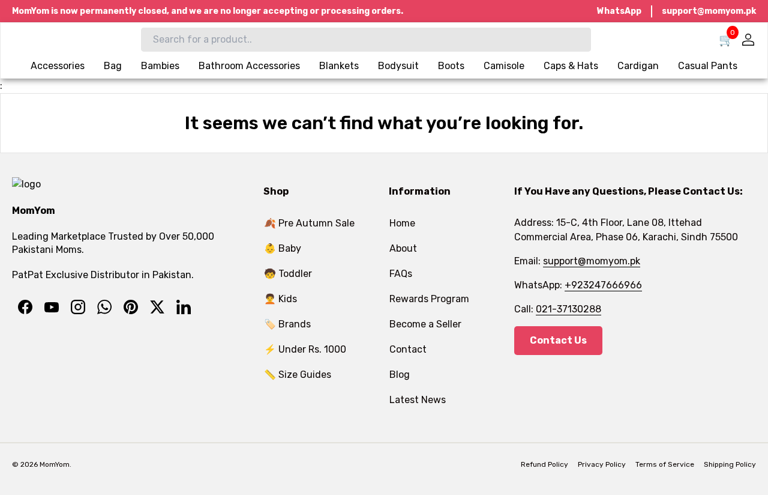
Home (402, 223)
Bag (113, 65)
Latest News (417, 399)
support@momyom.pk (709, 11)
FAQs (400, 273)
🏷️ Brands (287, 324)
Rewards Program (429, 299)
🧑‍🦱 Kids (280, 299)
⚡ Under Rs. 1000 (305, 349)
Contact (408, 349)
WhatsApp (619, 11)
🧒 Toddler (288, 273)
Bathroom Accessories (249, 65)
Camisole (504, 65)
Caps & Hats (571, 65)
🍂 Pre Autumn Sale (309, 223)
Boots (451, 65)
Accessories (58, 65)
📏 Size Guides (297, 374)
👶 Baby (282, 248)
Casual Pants (707, 65)
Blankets (339, 65)
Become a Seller (425, 324)
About (403, 248)
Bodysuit (398, 65)
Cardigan (638, 65)
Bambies (160, 65)
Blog (399, 374)
